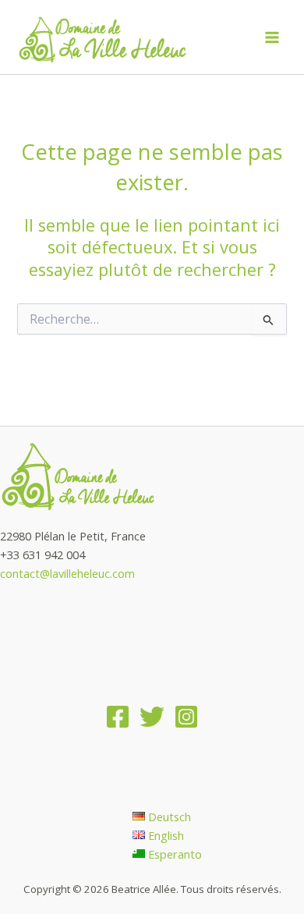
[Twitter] (152, 716)
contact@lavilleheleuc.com (67, 573)
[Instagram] (186, 716)
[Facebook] (117, 716)
